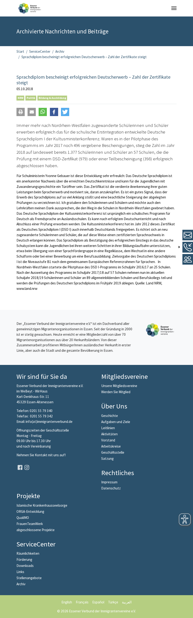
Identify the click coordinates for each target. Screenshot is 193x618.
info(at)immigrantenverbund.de (49, 421)
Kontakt (41, 455)
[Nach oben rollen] (186, 611)
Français (82, 602)
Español (98, 602)
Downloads (25, 565)
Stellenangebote (29, 578)
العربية (127, 602)
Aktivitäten (109, 434)
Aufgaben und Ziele (115, 422)
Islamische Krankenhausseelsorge (41, 505)
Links (20, 572)
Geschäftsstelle (112, 452)
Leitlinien (108, 428)
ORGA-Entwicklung (30, 511)
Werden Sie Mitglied (115, 392)
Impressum (109, 482)
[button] (20, 112)
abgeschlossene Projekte (35, 530)
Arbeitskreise (111, 446)
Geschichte (109, 415)
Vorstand (108, 440)
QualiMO (22, 517)
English (66, 602)
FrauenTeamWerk (29, 523)
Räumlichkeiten (27, 553)
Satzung (107, 458)
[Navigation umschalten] (174, 8)
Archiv (20, 584)
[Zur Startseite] (29, 8)
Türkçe (113, 602)
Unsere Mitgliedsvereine (119, 386)
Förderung (24, 559)
